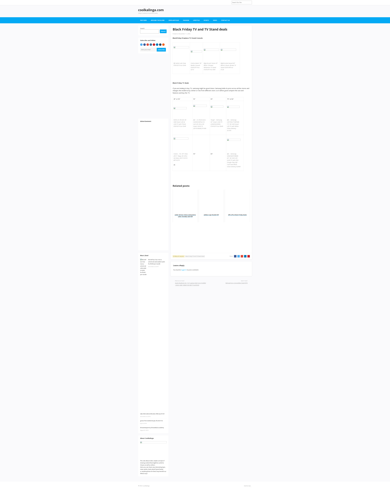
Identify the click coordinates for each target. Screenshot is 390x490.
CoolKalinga (146, 486)
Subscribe (161, 50)
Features (143, 20)
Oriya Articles (173, 20)
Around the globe (157, 20)
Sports (206, 20)
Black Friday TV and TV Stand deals (195, 256)
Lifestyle (196, 20)
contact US (225, 20)
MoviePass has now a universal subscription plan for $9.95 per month (156, 262)
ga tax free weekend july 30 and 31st (151, 421)
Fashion (186, 20)
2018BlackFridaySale (178, 256)
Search (142, 28)
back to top (247, 486)
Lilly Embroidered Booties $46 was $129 (152, 414)
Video (215, 20)
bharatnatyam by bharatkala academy (152, 427)
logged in (184, 270)
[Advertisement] (215, 11)
